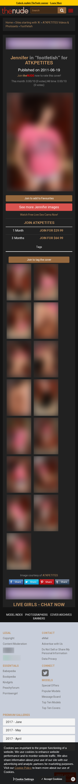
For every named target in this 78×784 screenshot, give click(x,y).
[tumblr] (62, 580)
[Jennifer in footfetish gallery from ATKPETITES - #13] (19, 512)
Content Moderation (15, 643)
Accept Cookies (53, 779)
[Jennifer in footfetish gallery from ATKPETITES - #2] (46, 281)
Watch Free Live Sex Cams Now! (39, 214)
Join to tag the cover (39, 259)
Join (19, 75)
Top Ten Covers (51, 708)
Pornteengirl (10, 693)
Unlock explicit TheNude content (32, 3)
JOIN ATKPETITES (39, 222)
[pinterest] (46, 580)
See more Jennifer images (39, 207)
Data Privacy (49, 658)
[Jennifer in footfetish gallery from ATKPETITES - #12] (46, 474)
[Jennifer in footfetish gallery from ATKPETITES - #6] (46, 358)
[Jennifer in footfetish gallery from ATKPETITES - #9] (19, 435)
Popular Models (51, 691)
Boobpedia (9, 676)
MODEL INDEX (14, 614)
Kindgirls (8, 682)
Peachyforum (11, 687)
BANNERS (39, 618)
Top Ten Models (51, 702)
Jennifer (19, 57)
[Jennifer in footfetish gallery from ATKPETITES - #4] (46, 320)
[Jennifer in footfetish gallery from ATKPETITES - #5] (19, 358)
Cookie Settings (24, 779)
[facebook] (16, 580)
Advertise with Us (52, 643)
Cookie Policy (23, 767)
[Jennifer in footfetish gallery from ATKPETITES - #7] (19, 397)
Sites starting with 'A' (27, 22)
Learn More (56, 3)
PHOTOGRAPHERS (36, 614)
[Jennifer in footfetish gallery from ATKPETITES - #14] (46, 512)
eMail (45, 638)
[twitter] (31, 580)
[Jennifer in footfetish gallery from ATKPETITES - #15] (19, 551)
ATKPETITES (39, 62)
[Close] (73, 779)
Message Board (51, 696)
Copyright (8, 638)
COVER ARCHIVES (61, 614)
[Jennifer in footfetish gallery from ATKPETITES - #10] (46, 435)
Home (9, 22)
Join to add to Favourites (39, 198)
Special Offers (50, 685)
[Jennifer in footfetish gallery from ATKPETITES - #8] (46, 397)
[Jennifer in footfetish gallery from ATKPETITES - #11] (19, 474)
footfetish (26, 26)
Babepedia (9, 671)
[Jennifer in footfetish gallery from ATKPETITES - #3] (19, 320)
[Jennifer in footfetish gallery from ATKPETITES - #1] (19, 281)
